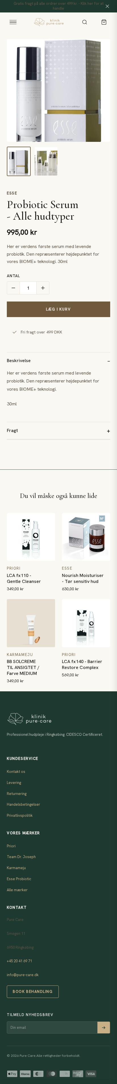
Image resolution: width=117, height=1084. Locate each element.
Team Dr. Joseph (21, 856)
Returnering (16, 793)
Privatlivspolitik (20, 815)
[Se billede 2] (46, 161)
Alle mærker (17, 890)
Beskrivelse (19, 361)
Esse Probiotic (19, 878)
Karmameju (16, 867)
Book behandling (33, 991)
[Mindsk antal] (13, 288)
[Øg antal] (43, 288)
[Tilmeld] (103, 1027)
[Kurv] (104, 22)
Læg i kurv (58, 309)
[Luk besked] (107, 6)
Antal (13, 275)
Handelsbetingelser (23, 804)
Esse (12, 193)
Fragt (12, 430)
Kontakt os (16, 771)
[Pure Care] (49, 22)
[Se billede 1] (19, 161)
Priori (11, 846)
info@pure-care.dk (23, 974)
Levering (14, 782)
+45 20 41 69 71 (19, 961)
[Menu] (13, 22)
